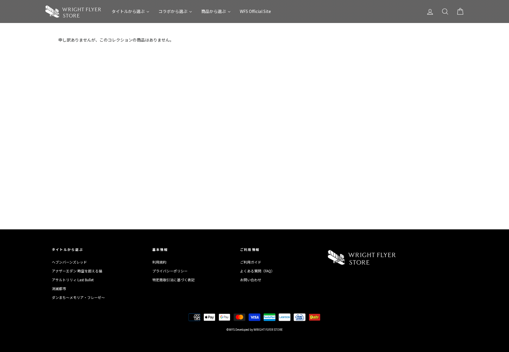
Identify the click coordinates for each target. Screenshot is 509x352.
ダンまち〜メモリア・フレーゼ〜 (78, 297)
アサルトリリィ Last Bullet (73, 279)
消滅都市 (59, 288)
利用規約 (159, 261)
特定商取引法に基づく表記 (173, 279)
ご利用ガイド (250, 261)
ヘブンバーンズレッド (69, 261)
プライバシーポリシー (170, 270)
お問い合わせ (250, 279)
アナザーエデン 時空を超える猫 (77, 270)
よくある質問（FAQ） (257, 270)
